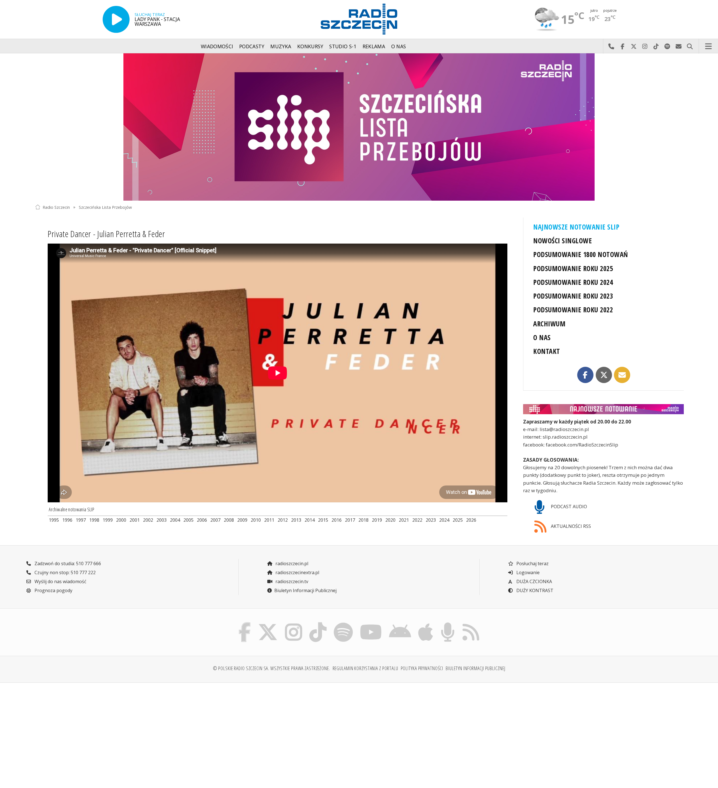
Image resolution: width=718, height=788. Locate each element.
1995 (54, 520)
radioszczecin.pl (291, 563)
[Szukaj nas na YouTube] (371, 624)
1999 (108, 520)
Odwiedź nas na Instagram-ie (644, 46)
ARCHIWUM (549, 323)
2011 (269, 520)
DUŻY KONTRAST (534, 590)
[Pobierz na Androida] (400, 624)
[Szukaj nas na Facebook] (245, 624)
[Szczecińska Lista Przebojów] (359, 127)
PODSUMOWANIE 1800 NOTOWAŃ (580, 254)
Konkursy (310, 46)
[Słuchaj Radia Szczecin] (116, 19)
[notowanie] (603, 409)
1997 (81, 520)
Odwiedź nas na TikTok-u (656, 46)
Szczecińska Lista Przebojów (105, 207)
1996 (67, 520)
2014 (310, 520)
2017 (350, 520)
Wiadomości (217, 46)
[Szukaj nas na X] (268, 624)
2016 (337, 520)
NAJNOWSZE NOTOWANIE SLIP (576, 227)
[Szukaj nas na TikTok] (318, 624)
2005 (188, 520)
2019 (377, 520)
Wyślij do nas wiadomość (678, 46)
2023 (431, 520)
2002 (148, 520)
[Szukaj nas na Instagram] (293, 624)
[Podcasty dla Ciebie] (448, 624)
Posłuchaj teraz (532, 563)
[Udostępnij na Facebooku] (585, 375)
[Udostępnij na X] (604, 375)
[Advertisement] (114, 731)
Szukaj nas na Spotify (667, 46)
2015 (323, 520)
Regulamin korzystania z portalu (365, 668)
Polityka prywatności (422, 668)
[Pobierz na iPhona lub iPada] (426, 624)
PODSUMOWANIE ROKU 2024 (573, 282)
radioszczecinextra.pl (296, 572)
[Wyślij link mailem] (622, 375)
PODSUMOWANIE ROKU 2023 (573, 296)
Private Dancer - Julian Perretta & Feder (106, 234)
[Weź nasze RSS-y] (471, 624)
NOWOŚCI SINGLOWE (562, 240)
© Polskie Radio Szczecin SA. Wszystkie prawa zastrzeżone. (271, 668)
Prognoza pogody (52, 590)
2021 (404, 520)
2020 (390, 520)
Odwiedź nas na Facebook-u (622, 46)
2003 (162, 520)
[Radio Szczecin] (359, 19)
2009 (242, 520)
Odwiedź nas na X (633, 46)
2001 (135, 520)
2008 (229, 520)
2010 (256, 520)
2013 (296, 520)
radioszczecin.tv (291, 581)
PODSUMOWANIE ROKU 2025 (573, 268)
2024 (444, 520)
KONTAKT (546, 351)
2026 (471, 520)
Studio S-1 (342, 46)
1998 (94, 520)
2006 (202, 520)
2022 (417, 520)
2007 (215, 520)
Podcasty (251, 46)
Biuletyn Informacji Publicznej (305, 590)
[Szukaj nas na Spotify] (343, 624)
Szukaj (689, 46)
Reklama (374, 46)
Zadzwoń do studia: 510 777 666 (67, 563)
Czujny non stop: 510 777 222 (64, 572)
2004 (175, 520)
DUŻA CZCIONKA (533, 581)
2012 (283, 520)
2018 (363, 520)
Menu (708, 46)
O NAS (542, 337)
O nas (398, 46)
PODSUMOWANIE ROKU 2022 (573, 309)
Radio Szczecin (56, 207)
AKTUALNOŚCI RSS (570, 526)
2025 (458, 520)
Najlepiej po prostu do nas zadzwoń (611, 46)
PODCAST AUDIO (568, 506)
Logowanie (527, 572)
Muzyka (280, 46)
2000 (121, 520)
